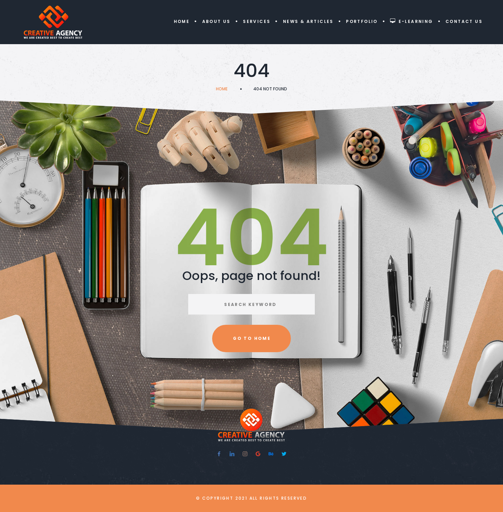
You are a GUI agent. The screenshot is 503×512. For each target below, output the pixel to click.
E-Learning (416, 21)
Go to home (252, 338)
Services (256, 21)
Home (182, 21)
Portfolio (362, 21)
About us (216, 21)
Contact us (464, 21)
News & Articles (308, 21)
